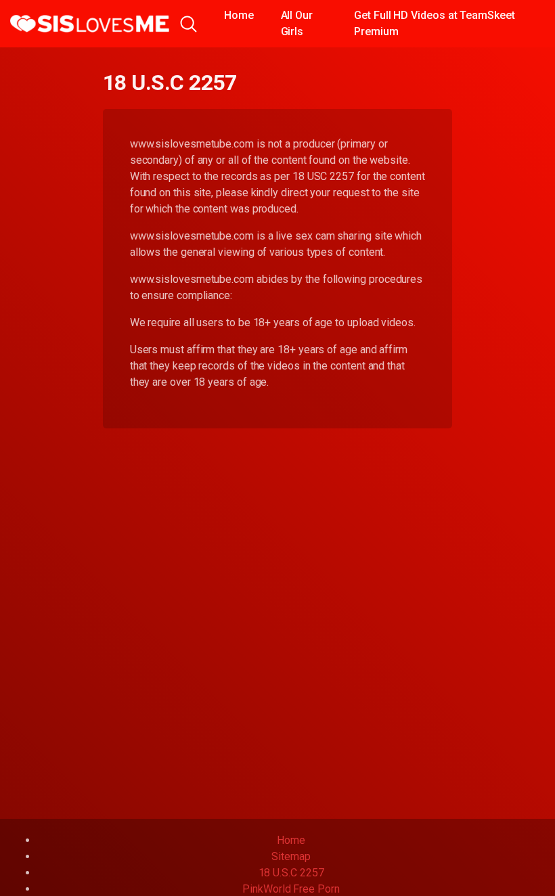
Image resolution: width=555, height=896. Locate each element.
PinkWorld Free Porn (290, 888)
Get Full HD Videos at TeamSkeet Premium (434, 23)
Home (239, 15)
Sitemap (290, 856)
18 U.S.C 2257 (291, 872)
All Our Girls (297, 23)
